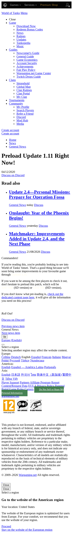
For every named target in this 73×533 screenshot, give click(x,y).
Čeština (5, 357)
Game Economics (26, 59)
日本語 (15, 374)
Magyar (66, 357)
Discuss (38, 205)
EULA (32, 385)
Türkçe (25, 360)
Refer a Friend (25, 113)
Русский (15, 360)
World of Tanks (10, 13)
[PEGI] (22, 418)
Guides (13, 49)
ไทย (33, 374)
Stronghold (23, 83)
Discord (21, 117)
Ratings (20, 36)
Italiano (56, 357)
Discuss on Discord (13, 175)
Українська (37, 360)
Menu (24, 13)
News (19, 32)
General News (17, 146)
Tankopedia (23, 43)
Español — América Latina (27, 367)
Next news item (10, 333)
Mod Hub (22, 120)
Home (12, 139)
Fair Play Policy (25, 69)
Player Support (10, 382)
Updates (21, 39)
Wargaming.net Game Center (33, 73)
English (5, 367)
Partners (24, 382)
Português (50, 367)
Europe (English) (11, 340)
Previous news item (13, 326)
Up (4, 336)
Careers (29, 389)
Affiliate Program (40, 382)
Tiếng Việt (11, 378)
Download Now (26, 26)
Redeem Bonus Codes (29, 29)
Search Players (25, 110)
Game (12, 22)
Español (36, 357)
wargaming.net (10, 396)
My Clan (21, 96)
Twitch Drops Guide (28, 76)
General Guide (25, 56)
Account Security (26, 63)
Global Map (23, 86)
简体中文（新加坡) (49, 374)
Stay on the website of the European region (26, 529)
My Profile (22, 107)
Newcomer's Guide (27, 53)
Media (20, 123)
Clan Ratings (24, 90)
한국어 (25, 374)
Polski (5, 360)
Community (16, 103)
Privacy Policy (45, 385)
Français (46, 357)
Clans (12, 80)
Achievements (24, 66)
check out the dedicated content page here (32, 295)
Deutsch (16, 357)
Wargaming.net (28, 475)
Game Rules (16, 389)
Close (6, 485)
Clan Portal (23, 93)
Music (20, 46)
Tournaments (16, 100)
